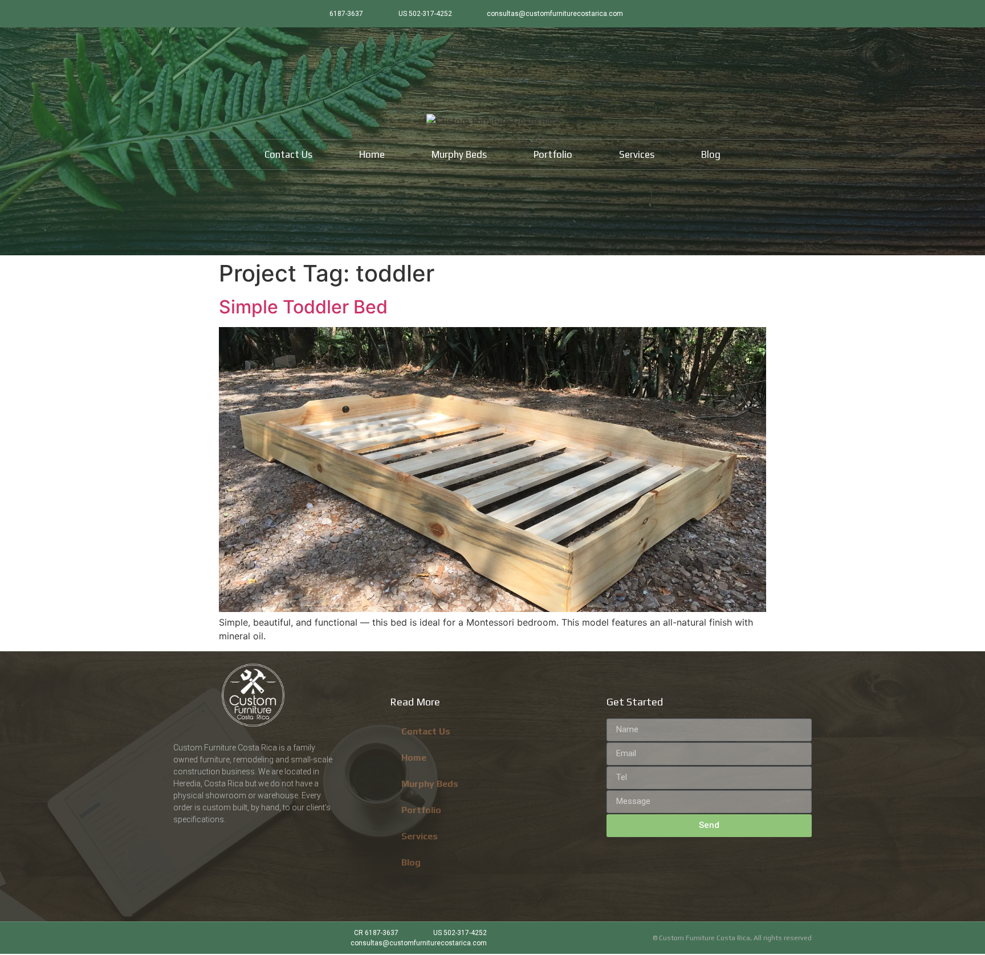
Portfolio (553, 154)
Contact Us (288, 154)
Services (636, 154)
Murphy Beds (459, 154)
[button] (492, 469)
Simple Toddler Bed (303, 307)
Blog (711, 154)
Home (372, 154)
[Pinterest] (804, 14)
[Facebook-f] (785, 14)
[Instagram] (766, 14)
